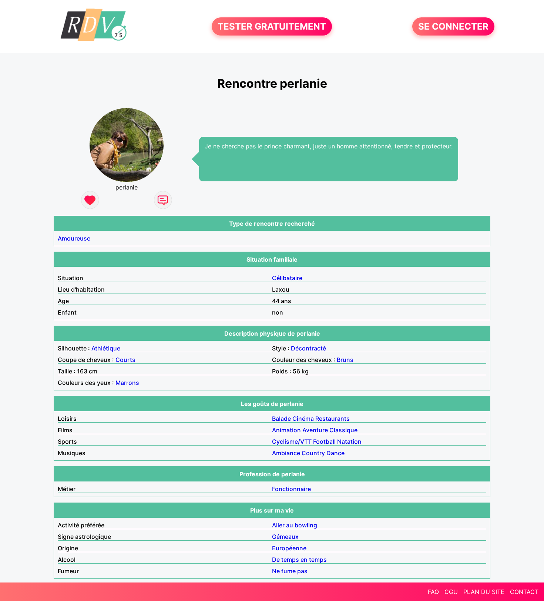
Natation (349, 441)
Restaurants (332, 418)
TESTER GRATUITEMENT (272, 26)
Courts (125, 359)
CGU (451, 591)
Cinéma (303, 418)
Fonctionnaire (291, 489)
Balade (281, 418)
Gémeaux (285, 536)
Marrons (127, 382)
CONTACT (524, 591)
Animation (286, 430)
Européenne (289, 548)
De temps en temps (299, 559)
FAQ (433, 591)
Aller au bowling (294, 525)
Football (324, 441)
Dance (335, 453)
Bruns (345, 359)
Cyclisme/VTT (292, 441)
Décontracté (308, 348)
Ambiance (286, 453)
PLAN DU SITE (483, 591)
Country (313, 453)
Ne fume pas (290, 571)
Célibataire (287, 278)
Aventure (315, 430)
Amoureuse (74, 238)
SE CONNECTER (453, 26)
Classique (343, 430)
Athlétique (105, 348)
